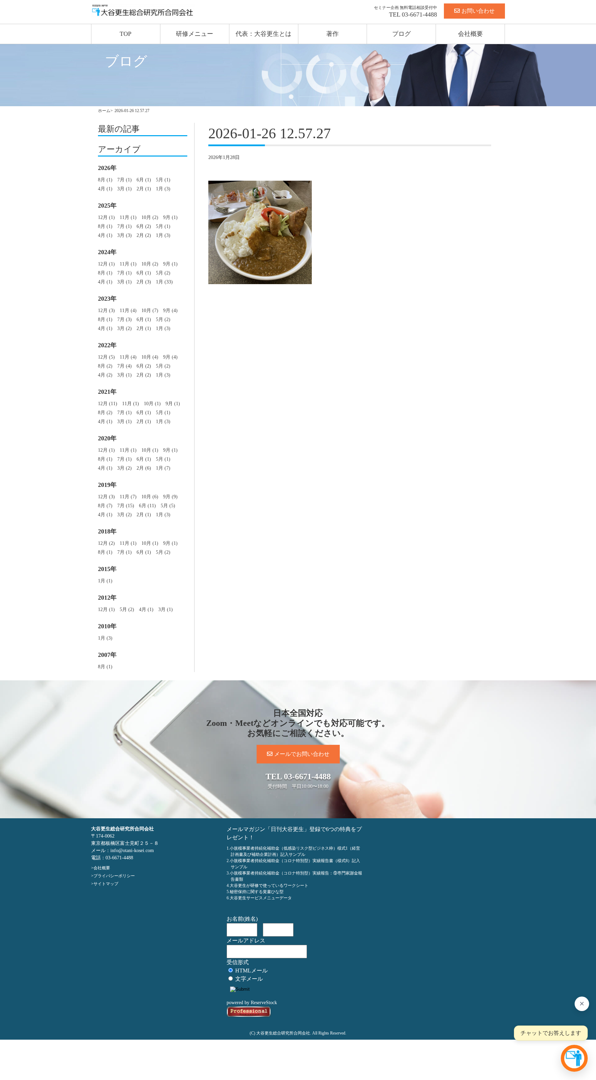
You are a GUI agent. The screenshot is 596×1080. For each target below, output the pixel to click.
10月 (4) (149, 357)
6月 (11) (147, 505)
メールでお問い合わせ (301, 754)
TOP (125, 33)
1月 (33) (164, 281)
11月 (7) (128, 496)
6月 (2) (144, 226)
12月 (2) (106, 543)
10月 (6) (149, 496)
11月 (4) (128, 310)
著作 (332, 33)
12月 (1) (106, 217)
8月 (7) (105, 505)
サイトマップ (105, 883)
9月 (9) (170, 496)
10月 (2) (149, 217)
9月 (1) (170, 217)
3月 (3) (124, 235)
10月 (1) (152, 403)
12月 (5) (106, 357)
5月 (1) (163, 179)
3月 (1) (124, 188)
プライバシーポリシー (114, 875)
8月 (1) (105, 179)
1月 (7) (163, 468)
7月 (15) (125, 505)
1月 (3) (163, 188)
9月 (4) (170, 310)
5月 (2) (163, 273)
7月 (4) (124, 366)
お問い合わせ (478, 11)
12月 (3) (106, 310)
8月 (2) (105, 366)
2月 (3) (144, 281)
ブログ (401, 33)
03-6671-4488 (419, 14)
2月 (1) (144, 188)
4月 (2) (105, 375)
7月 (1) (124, 179)
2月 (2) (144, 235)
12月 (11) (107, 403)
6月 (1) (144, 179)
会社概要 (470, 33)
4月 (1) (105, 188)
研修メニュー (194, 33)
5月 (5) (168, 505)
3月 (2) (124, 328)
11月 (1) (128, 217)
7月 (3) (124, 319)
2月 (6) (144, 468)
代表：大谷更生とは (263, 33)
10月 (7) (149, 310)
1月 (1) (105, 580)
